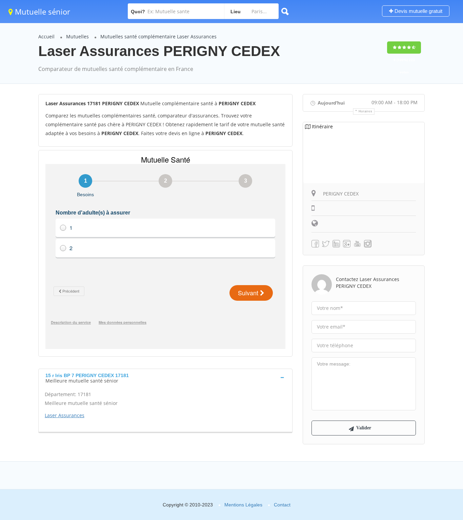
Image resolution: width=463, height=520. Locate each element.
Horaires (366, 111)
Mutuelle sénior (41, 11)
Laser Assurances (64, 415)
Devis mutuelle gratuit (417, 11)
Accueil (46, 36)
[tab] (165, 377)
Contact (282, 504)
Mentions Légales (243, 504)
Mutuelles (77, 36)
